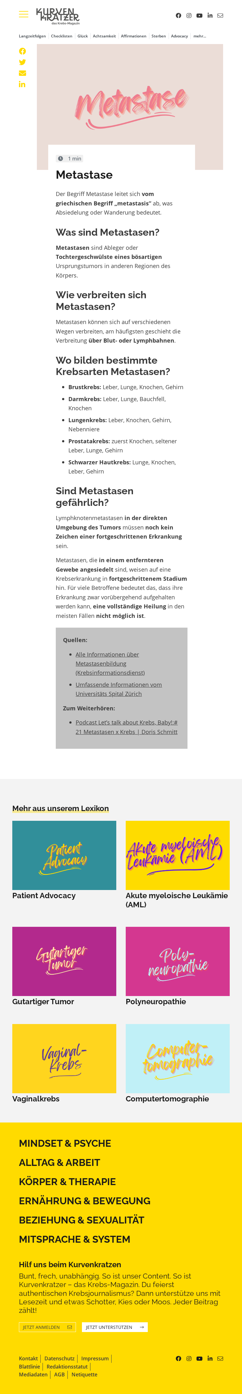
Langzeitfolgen (32, 36)
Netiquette (84, 1374)
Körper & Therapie (67, 1181)
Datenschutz (59, 1358)
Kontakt (28, 1358)
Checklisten (61, 36)
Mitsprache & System (74, 1239)
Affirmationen (134, 36)
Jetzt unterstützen (109, 1327)
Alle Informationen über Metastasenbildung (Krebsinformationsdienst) (110, 663)
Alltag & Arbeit (59, 1162)
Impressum (95, 1358)
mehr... (199, 36)
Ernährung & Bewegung (84, 1200)
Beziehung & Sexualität (81, 1220)
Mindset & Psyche (65, 1143)
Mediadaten (33, 1374)
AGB (59, 1374)
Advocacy (179, 36)
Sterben (159, 36)
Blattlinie (29, 1366)
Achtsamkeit (104, 36)
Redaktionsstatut (67, 1366)
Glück (83, 36)
